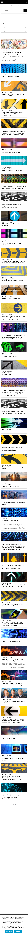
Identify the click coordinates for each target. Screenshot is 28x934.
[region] (14, 924)
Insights (7, 5)
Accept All (18, 931)
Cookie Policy (20, 928)
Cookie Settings (9, 931)
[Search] (26, 2)
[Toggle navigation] (2, 2)
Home (2, 5)
